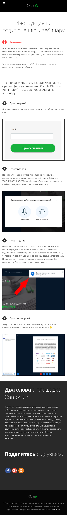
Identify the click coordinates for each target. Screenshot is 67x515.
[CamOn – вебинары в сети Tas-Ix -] (33, 5)
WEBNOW (56, 509)
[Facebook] (8, 470)
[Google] (14, 470)
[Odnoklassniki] (21, 470)
